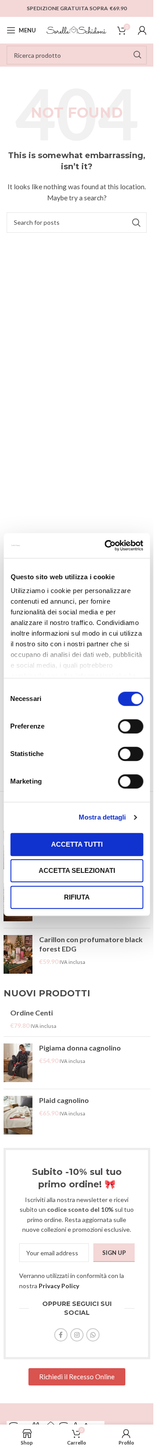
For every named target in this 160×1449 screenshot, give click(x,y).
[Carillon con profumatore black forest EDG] (18, 954)
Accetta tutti (77, 844)
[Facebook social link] (61, 1335)
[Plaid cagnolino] (18, 1115)
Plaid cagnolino (64, 1100)
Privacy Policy (59, 1286)
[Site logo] (77, 29)
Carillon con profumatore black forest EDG (91, 944)
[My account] (142, 30)
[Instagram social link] (77, 1335)
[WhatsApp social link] (93, 1335)
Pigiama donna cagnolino (80, 1047)
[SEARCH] (137, 55)
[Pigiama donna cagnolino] (18, 1062)
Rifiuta (77, 897)
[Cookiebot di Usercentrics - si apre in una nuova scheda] (107, 545)
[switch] (130, 726)
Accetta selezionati (77, 870)
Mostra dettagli (102, 817)
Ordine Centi (31, 1012)
